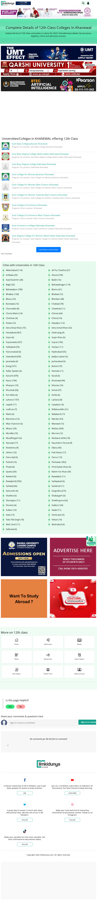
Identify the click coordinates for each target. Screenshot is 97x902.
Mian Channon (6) (14, 423)
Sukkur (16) (11, 510)
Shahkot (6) (11, 495)
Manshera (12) (13, 418)
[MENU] (94, 3)
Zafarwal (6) (11, 529)
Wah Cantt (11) (13, 524)
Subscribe (72, 793)
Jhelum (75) (57, 366)
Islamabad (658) (13, 356)
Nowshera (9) (12, 447)
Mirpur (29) (11, 428)
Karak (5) (56, 375)
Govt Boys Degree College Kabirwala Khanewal (34, 164)
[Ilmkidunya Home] (7, 3)
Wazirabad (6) (58, 524)
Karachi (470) (12, 375)
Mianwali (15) (58, 423)
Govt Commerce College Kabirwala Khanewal (33, 225)
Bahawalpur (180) (14, 289)
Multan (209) (58, 428)
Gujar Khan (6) (58, 337)
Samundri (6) (12, 490)
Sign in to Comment (88, 722)
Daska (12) (11, 323)
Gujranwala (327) (14, 342)
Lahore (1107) (12, 399)
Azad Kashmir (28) (14, 279)
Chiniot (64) (57, 313)
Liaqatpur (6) (58, 404)
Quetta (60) (11, 471)
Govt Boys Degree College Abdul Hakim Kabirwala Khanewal (40, 154)
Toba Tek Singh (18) (15, 519)
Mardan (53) (57, 418)
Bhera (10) (11, 299)
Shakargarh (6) (59, 495)
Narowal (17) (12, 442)
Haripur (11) (57, 347)
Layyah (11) (11, 404)
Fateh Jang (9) (58, 332)
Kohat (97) (56, 390)
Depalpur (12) (58, 323)
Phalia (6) (10, 466)
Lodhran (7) (11, 409)
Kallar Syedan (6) (14, 371)
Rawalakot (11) (58, 476)
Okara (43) (56, 447)
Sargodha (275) (59, 490)
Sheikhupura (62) (60, 500)
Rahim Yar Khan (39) (61, 471)
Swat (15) (10, 514)
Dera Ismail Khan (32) (62, 327)
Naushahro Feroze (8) (62, 442)
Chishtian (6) (12, 318)
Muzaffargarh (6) (14, 438)
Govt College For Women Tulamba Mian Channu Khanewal (39, 194)
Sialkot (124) (57, 505)
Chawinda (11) (58, 308)
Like (24, 793)
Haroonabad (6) (13, 351)
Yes (10, 706)
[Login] (88, 3)
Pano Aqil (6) (12, 457)
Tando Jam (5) (58, 514)
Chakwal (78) (58, 303)
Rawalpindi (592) (13, 481)
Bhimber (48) (58, 299)
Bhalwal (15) (57, 294)
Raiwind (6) (11, 476)
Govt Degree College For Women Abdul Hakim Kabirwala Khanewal (43, 235)
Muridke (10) (12, 433)
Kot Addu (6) (12, 395)
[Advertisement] (48, 112)
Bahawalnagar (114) (61, 284)
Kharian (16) (57, 385)
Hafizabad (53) (12, 347)
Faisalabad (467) (13, 332)
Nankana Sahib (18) (61, 438)
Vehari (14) (57, 519)
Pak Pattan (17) (59, 452)
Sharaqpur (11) (13, 500)
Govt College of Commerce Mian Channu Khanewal (36, 215)
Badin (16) (56, 279)
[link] (23, 3)
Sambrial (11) (58, 486)
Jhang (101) (11, 366)
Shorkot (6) (11, 505)
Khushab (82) (12, 390)
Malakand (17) (58, 414)
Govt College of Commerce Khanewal (29, 205)
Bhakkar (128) (12, 294)
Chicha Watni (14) (14, 313)
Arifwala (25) (12, 275)
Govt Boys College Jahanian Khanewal (29, 143)
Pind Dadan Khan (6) (61, 466)
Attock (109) (57, 275)
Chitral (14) (57, 318)
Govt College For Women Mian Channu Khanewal (35, 184)
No (20, 706)
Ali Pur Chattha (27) (61, 270)
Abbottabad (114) (14, 270)
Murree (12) (57, 433)
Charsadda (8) (12, 308)
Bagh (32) (10, 284)
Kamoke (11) (57, 371)
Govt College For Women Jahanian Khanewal (33, 174)
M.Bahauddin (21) (60, 409)
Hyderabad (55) (59, 351)
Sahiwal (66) (11, 486)
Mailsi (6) (10, 414)
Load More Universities (48, 249)
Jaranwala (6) (12, 361)
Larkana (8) (57, 399)
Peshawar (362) (59, 462)
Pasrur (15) (57, 457)
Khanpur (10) (12, 385)
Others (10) (11, 452)
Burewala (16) (12, 303)
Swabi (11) (56, 510)
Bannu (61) (57, 289)
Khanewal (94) (58, 380)
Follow (25, 820)
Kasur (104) (11, 380)
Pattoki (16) (11, 462)
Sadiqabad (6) (58, 481)
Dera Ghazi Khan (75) (16, 327)
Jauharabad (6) (59, 361)
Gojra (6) (10, 337)
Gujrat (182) (57, 342)
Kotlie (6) (56, 395)
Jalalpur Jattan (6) (60, 356)
